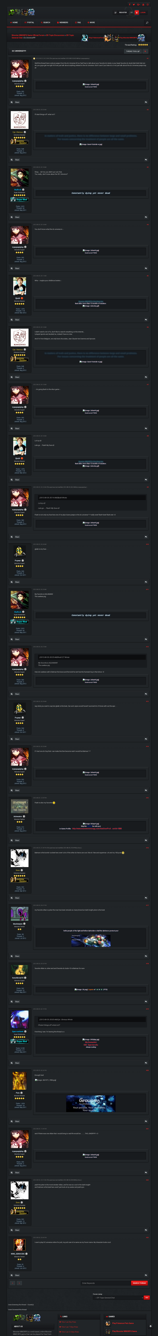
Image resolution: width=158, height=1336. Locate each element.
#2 (147, 109)
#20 (147, 1070)
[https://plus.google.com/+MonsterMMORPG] (138, 4)
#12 (147, 647)
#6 (147, 327)
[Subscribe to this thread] (145, 51)
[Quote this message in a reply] (146, 102)
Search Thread (139, 1283)
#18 (147, 963)
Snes (79, 848)
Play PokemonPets (96, 38)
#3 (147, 167)
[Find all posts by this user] (11, 102)
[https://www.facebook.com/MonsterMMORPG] (129, 4)
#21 (147, 1129)
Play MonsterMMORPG (128, 38)
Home (15, 23)
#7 (147, 384)
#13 (147, 701)
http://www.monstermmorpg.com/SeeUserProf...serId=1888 (97, 829)
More (92, 23)
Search (46, 23)
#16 (147, 848)
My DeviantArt (91, 1042)
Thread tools (132, 51)
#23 (147, 1237)
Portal (30, 23)
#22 (147, 1180)
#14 (147, 746)
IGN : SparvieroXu (91, 1045)
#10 (147, 544)
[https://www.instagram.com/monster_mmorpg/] (148, 4)
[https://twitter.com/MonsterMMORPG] (134, 4)
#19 (147, 1009)
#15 (147, 798)
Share (17, 102)
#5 (147, 276)
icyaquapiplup (84, 58)
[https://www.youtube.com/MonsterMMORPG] (143, 4)
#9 (147, 487)
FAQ (79, 23)
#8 (147, 436)
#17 (147, 905)
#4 (147, 224)
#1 (147, 58)
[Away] (22, 298)
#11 (147, 589)
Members (63, 23)
